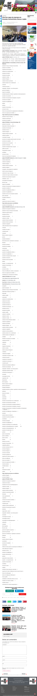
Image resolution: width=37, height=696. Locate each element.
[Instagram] (36, 3)
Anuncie (14, 686)
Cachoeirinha (5, 597)
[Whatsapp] (36, 10)
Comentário (4, 644)
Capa (1, 686)
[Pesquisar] (28, 6)
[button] (1, 16)
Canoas (9, 597)
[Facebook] (36, 1)
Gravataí (11, 597)
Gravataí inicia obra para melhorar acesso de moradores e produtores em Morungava (19, 628)
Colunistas (2, 691)
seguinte (14, 597)
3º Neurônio (3, 690)
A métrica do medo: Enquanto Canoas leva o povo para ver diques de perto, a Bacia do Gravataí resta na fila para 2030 (18, 619)
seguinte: (18, 597)
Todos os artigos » (6, 636)
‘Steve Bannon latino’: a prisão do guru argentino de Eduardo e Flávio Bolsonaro (19, 609)
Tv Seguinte (2, 692)
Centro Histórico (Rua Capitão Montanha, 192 (10, 278)
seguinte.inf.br (22, 597)
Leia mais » (14, 612)
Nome (3, 656)
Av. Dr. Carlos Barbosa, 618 (10, 280)
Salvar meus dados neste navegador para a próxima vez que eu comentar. (13, 668)
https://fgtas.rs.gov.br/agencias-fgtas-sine (14, 47)
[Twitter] (36, 5)
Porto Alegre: (13, 276)
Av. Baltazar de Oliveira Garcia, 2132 (13, 282)
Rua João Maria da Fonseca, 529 (19, 206)
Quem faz (14, 690)
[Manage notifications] (35, 694)
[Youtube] (36, 8)
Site (3, 663)
